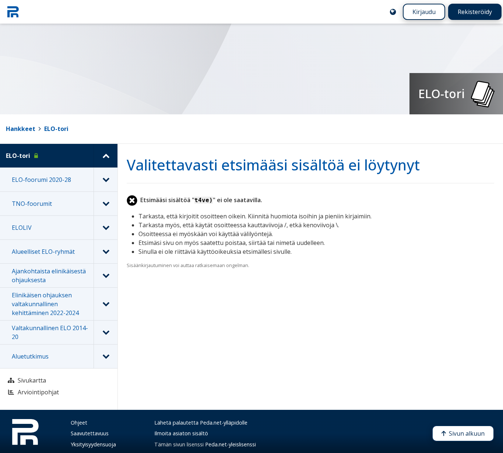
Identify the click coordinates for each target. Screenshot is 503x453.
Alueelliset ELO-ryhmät (43, 252)
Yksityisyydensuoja (93, 444)
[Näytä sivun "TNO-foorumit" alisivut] (105, 203)
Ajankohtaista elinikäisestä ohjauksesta (49, 275)
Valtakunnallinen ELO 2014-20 (50, 332)
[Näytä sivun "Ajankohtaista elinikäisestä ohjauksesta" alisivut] (105, 275)
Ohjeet (79, 422)
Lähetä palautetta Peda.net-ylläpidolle (200, 422)
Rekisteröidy (475, 12)
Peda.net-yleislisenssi (230, 444)
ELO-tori (56, 129)
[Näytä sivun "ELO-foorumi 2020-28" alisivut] (105, 179)
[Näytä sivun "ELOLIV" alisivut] (105, 227)
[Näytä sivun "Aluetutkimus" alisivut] (105, 356)
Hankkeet (20, 129)
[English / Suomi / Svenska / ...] (393, 12)
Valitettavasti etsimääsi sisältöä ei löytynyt (273, 165)
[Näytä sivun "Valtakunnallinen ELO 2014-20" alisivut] (105, 332)
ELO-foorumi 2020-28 (41, 180)
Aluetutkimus (30, 356)
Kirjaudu (424, 12)
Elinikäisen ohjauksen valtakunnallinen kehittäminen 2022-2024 (45, 304)
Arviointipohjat (38, 392)
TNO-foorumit (32, 204)
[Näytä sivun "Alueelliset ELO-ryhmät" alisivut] (105, 251)
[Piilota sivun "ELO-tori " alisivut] (105, 155)
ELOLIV (22, 228)
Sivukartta (32, 380)
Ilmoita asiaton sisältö (181, 433)
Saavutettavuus (90, 433)
